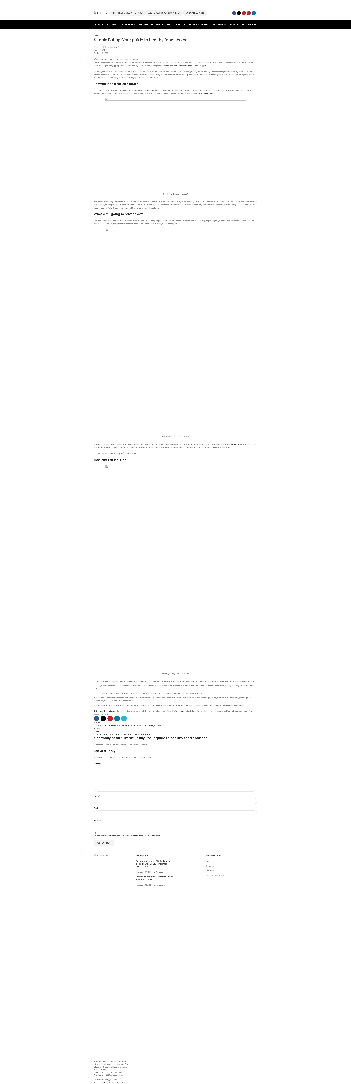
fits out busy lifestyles (206, 93)
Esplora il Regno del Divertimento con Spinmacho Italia (154, 878)
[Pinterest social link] (249, 13)
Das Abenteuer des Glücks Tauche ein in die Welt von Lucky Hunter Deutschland (153, 864)
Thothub (104, 1082)
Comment (99, 763)
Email (97, 808)
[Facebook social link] (234, 13)
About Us (210, 871)
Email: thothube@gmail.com (105, 1079)
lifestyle (235, 444)
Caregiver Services (195, 13)
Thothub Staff (112, 47)
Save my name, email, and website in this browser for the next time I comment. (127, 835)
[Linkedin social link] (254, 13)
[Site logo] (101, 13)
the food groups (179, 711)
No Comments (159, 872)
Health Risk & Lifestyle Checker (127, 13)
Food (96, 35)
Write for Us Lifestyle (215, 875)
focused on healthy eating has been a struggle (186, 65)
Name (97, 795)
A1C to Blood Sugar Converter (164, 13)
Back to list (98, 728)
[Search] (257, 13)
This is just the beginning (104, 711)
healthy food (149, 90)
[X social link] (239, 13)
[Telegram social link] (124, 718)
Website (97, 820)
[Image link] (113, 957)
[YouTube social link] (244, 13)
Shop (208, 861)
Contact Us (210, 866)
